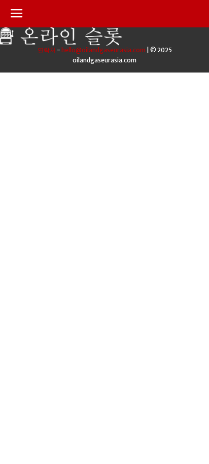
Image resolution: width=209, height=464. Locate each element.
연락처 (47, 50)
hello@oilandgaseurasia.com (103, 50)
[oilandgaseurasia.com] (61, 43)
